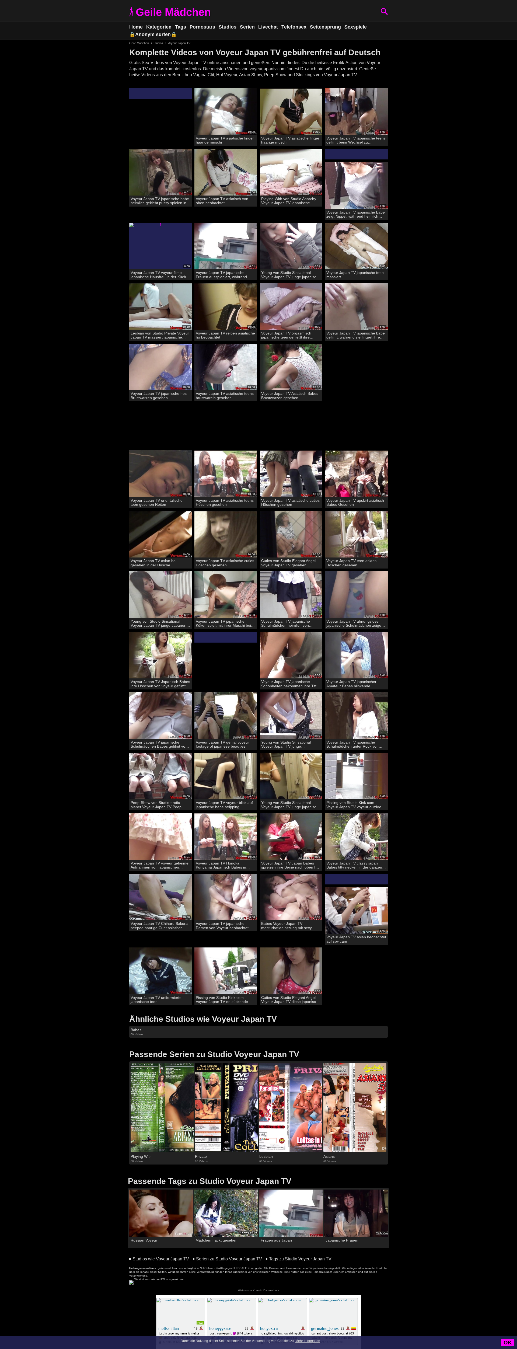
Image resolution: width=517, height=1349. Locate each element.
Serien (247, 27)
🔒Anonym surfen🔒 (153, 34)
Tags (180, 27)
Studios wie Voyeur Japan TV (160, 1259)
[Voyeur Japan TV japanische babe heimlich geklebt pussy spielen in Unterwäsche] (160, 172)
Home (136, 27)
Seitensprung (325, 27)
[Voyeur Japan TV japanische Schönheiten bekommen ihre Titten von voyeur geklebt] (291, 655)
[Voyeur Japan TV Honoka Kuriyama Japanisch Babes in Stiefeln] (225, 836)
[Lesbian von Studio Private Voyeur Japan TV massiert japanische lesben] (160, 306)
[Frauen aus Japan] (291, 1213)
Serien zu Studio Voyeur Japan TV (229, 1259)
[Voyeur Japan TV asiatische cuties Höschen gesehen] (291, 473)
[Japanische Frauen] (356, 1213)
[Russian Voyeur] (161, 1213)
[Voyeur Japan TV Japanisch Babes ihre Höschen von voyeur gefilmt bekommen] (160, 655)
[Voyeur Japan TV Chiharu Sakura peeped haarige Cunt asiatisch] (160, 897)
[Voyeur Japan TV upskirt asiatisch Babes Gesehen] (356, 473)
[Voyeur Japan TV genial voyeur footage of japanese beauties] (225, 715)
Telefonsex (293, 27)
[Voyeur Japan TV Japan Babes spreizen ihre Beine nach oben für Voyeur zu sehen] (291, 836)
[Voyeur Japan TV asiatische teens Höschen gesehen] (225, 473)
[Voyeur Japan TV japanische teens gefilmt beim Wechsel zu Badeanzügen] (356, 111)
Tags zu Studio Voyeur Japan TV (300, 1259)
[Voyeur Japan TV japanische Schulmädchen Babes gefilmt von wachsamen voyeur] (160, 715)
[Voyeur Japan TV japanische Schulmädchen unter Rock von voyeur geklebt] (356, 715)
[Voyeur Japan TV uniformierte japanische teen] (160, 971)
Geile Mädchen (173, 12)
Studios (227, 27)
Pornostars (202, 27)
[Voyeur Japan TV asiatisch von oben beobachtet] (225, 172)
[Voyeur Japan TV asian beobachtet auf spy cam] (356, 910)
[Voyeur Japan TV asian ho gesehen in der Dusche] (160, 534)
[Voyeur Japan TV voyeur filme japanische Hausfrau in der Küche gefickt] (160, 246)
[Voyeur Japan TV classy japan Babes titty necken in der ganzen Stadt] (356, 836)
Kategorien (159, 27)
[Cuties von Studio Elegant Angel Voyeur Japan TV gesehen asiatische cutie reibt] (291, 534)
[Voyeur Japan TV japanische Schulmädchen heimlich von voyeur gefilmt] (291, 594)
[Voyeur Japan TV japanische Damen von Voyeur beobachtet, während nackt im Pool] (225, 897)
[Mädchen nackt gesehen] (226, 1213)
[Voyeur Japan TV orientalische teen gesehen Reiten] (160, 473)
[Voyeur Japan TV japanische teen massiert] (356, 246)
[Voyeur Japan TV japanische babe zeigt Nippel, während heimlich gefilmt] (356, 185)
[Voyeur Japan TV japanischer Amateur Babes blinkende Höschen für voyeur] (356, 655)
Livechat (268, 27)
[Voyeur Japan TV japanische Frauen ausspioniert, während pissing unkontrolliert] (225, 246)
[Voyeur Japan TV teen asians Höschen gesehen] (356, 534)
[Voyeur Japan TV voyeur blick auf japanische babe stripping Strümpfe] (225, 776)
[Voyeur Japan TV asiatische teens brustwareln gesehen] (225, 367)
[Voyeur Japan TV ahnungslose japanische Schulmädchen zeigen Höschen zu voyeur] (356, 594)
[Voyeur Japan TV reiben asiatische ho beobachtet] (225, 306)
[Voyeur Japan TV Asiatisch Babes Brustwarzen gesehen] (291, 367)
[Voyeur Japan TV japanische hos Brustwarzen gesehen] (160, 367)
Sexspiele (355, 27)
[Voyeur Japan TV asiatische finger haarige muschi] (225, 111)
